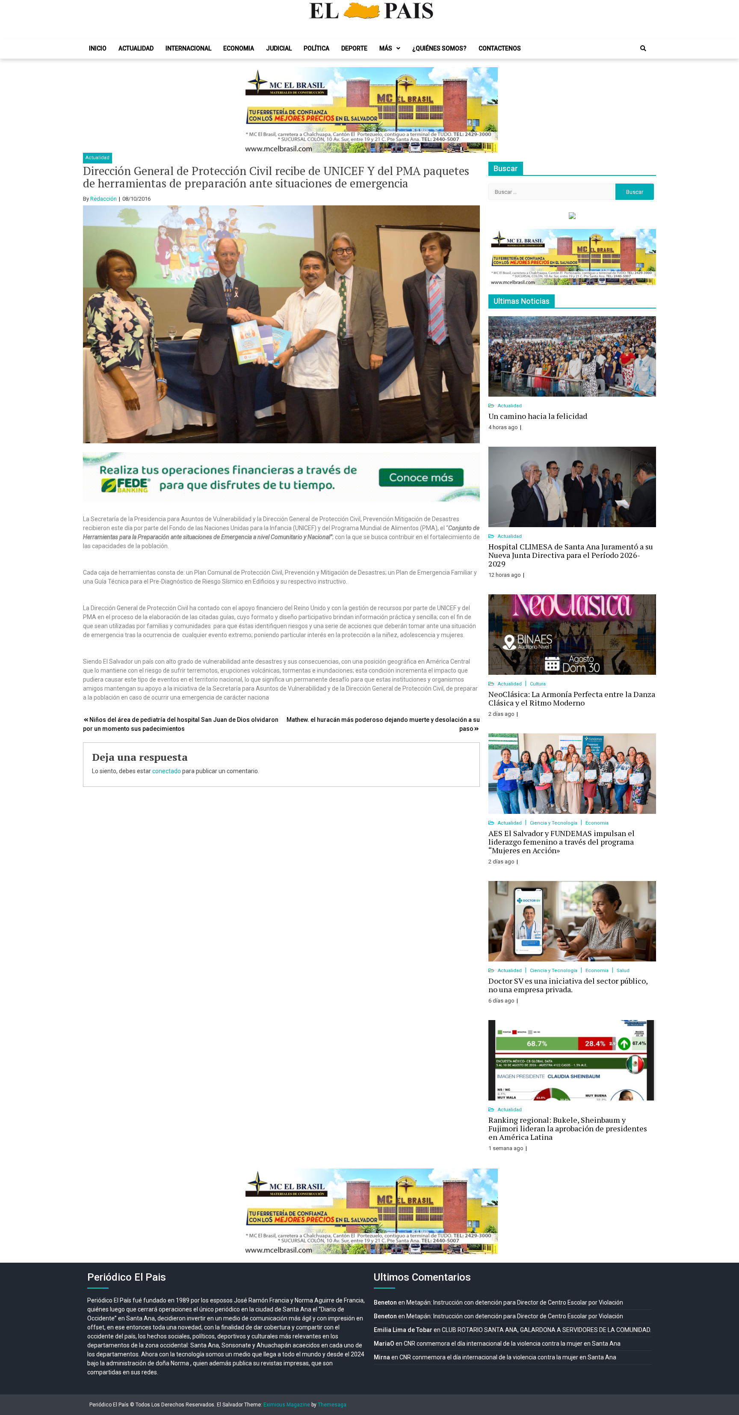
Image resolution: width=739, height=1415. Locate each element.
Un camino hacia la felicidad (537, 416)
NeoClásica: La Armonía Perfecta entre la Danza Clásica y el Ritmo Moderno (571, 698)
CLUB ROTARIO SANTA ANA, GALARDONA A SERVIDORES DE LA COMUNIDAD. (546, 1329)
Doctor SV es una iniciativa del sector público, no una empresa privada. (567, 985)
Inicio (97, 48)
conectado (166, 771)
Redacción (103, 199)
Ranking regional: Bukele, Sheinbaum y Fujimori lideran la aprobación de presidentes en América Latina (567, 1128)
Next (487, 110)
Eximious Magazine (286, 1405)
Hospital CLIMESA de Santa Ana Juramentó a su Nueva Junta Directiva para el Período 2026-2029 (570, 555)
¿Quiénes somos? (439, 48)
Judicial (279, 48)
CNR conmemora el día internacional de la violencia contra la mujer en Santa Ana (512, 1343)
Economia (238, 48)
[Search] (643, 48)
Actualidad (136, 48)
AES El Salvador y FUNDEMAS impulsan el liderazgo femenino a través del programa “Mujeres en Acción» (561, 841)
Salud (623, 970)
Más (385, 48)
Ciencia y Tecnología (554, 823)
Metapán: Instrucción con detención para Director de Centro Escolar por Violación (514, 1302)
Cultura (538, 684)
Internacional (188, 48)
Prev (252, 110)
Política (316, 48)
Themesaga (332, 1405)
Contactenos (500, 48)
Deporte (354, 48)
